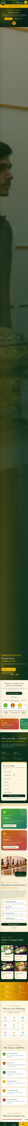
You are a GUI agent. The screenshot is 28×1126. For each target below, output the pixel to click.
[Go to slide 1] (11, 674)
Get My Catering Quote (13, 693)
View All (3, 942)
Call (4, 1124)
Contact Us (14, 927)
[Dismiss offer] (26, 6)
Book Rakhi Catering (18, 18)
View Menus (14, 697)
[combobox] (14, 771)
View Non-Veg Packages (10, 847)
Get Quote (23, 1124)
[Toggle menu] (25, 2)
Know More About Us (13, 924)
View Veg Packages (9, 825)
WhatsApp (14, 1124)
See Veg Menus (6, 672)
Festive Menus (8, 18)
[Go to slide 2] (13, 674)
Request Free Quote (13, 795)
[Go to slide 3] (14, 674)
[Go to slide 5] (17, 674)
